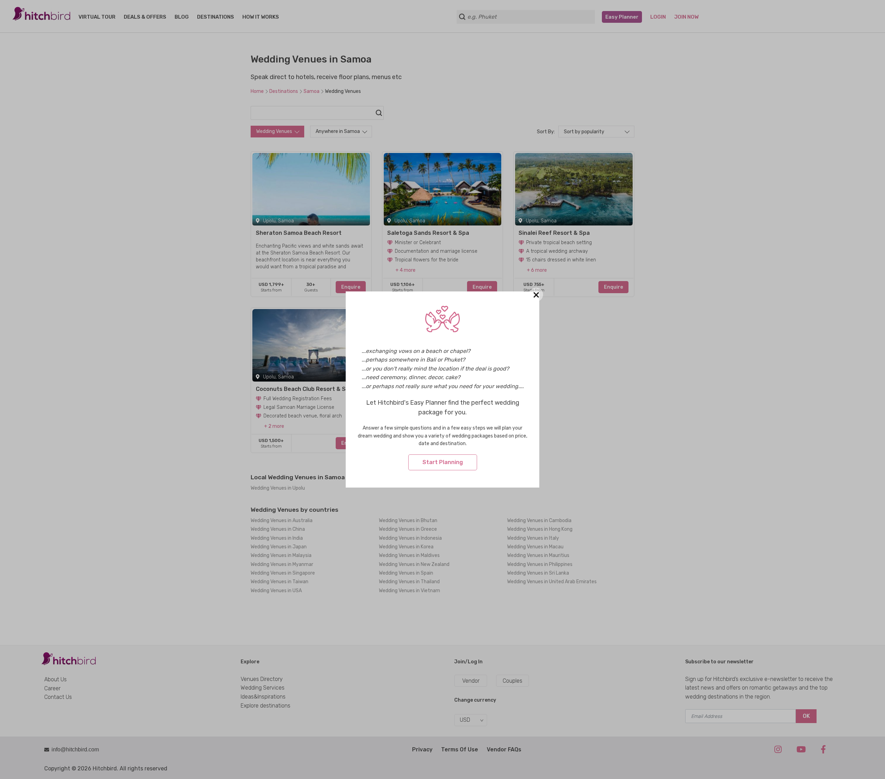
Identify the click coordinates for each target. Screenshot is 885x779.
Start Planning (442, 462)
